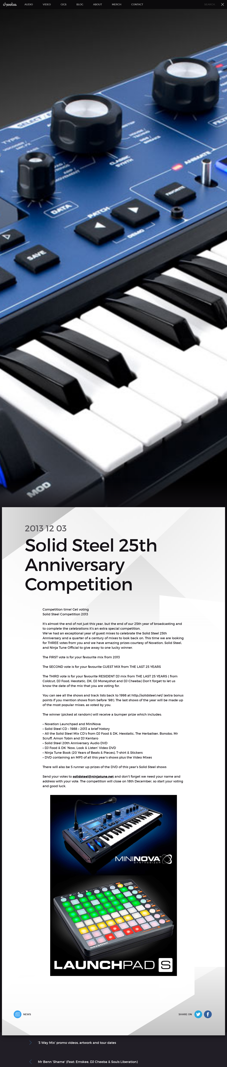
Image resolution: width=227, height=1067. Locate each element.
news (27, 1014)
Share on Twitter (199, 1014)
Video (47, 4)
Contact (137, 4)
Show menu (222, 4)
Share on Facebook (209, 1014)
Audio (28, 4)
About (97, 4)
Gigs (64, 4)
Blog (79, 4)
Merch (116, 4)
